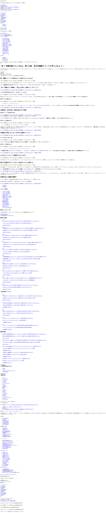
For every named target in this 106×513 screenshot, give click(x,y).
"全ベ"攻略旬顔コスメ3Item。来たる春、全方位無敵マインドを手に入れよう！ (18, 409)
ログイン (2, 35)
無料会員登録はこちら (8, 35)
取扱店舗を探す (6, 50)
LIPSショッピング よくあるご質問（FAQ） (11, 472)
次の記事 (4, 186)
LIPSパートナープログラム (8, 442)
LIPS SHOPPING (6, 38)
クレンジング (5, 399)
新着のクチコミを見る (7, 45)
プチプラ (4, 382)
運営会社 (4, 57)
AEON (4, 368)
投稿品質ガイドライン (7, 443)
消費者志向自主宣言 (7, 436)
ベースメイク (5, 393)
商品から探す (5, 43)
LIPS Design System (6, 446)
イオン (4, 369)
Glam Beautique (5, 371)
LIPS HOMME (5, 465)
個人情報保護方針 (6, 431)
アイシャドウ (5, 378)
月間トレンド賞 (6, 53)
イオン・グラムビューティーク (9, 370)
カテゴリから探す (6, 39)
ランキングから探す (7, 41)
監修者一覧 (5, 452)
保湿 (3, 387)
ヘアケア (4, 385)
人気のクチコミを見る (7, 44)
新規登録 (4, 24)
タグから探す (5, 46)
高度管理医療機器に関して (8, 471)
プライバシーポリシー (7, 434)
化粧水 (4, 391)
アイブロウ (5, 398)
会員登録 (2, 480)
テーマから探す (6, 47)
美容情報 (4, 462)
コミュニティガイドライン (8, 441)
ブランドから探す (6, 40)
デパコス (4, 392)
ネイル (4, 384)
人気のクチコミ (6, 454)
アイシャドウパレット (7, 397)
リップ (4, 377)
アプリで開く (3, 4)
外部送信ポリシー (6, 435)
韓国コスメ (5, 386)
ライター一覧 (5, 453)
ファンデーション (6, 383)
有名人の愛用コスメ (7, 204)
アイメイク (5, 390)
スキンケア (5, 379)
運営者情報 (5, 428)
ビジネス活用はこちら (7, 447)
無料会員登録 (12, 500)
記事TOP (4, 407)
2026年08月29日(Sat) (4, 214)
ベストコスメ (5, 52)
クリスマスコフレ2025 (7, 207)
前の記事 (4, 185)
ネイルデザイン (6, 51)
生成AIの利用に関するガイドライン (10, 445)
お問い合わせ (5, 59)
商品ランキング (6, 457)
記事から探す (5, 48)
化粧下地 (4, 394)
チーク (4, 389)
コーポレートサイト (7, 430)
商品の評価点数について (7, 440)
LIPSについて (5, 58)
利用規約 (4, 432)
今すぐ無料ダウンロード (5, 500)
